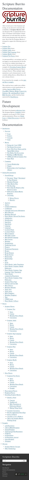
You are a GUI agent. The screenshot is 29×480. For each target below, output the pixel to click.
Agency (7, 205)
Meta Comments (9, 234)
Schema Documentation (9, 173)
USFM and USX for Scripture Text (17, 157)
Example (12, 388)
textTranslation (9, 435)
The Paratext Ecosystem (14, 147)
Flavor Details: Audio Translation (14, 264)
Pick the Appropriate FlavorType (16, 412)
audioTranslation (9, 426)
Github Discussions (13, 118)
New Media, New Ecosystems (15, 153)
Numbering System (10, 245)
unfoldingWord (15, 93)
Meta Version (8, 239)
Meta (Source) (9, 285)
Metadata (7, 241)
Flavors (4, 304)
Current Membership (13, 164)
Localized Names (10, 232)
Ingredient (8, 222)
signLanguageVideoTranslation (14, 432)
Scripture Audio (11, 320)
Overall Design (9, 175)
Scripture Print (11, 347)
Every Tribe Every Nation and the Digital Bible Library (16, 150)
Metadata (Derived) (10, 214)
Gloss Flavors (8, 373)
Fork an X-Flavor (12, 414)
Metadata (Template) (11, 295)
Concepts (10, 138)
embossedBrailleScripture (12, 428)
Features (9, 136)
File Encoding (11, 186)
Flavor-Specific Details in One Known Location (15, 189)
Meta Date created (10, 235)
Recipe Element (9, 253)
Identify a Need (11, 397)
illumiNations (14, 97)
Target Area (8, 289)
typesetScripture (9, 439)
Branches (12, 200)
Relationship (8, 257)
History (7, 142)
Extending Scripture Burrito (13, 395)
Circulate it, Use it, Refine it (15, 416)
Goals (9, 140)
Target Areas (8, 291)
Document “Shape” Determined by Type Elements (16, 179)
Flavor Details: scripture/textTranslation (12, 275)
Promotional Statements (11, 249)
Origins (9, 166)
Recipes (7, 251)
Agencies (7, 203)
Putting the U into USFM (14, 145)
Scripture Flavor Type (11, 282)
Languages (8, 228)
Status (11, 312)
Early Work (10, 159)
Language (7, 226)
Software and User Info (11, 284)
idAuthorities (8, 218)
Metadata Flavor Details (16, 316)
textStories (8, 433)
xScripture (8, 441)
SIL (9, 93)
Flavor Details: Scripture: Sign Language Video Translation (13, 271)
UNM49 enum (9, 299)
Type (6, 297)
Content (12, 314)
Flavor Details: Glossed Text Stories (15, 216)
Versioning (10, 195)
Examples (5, 423)
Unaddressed (13, 402)
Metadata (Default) (10, 287)
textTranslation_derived (11, 437)
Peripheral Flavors (10, 393)
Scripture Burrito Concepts (12, 447)
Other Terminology (10, 448)
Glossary (4, 444)
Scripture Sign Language (14, 334)
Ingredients (8, 224)
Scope (9, 134)
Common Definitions (11, 207)
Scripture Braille (12, 360)
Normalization (9, 243)
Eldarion (11, 91)
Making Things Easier (16, 408)
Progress (7, 247)
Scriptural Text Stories (13, 376)
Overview (7, 131)
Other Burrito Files (12, 184)
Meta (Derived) (9, 212)
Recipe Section (9, 255)
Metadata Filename (12, 182)
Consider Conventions (13, 411)
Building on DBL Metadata (15, 155)
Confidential (8, 208)
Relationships (9, 259)
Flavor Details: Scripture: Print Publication (13, 279)
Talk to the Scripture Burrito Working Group (15, 419)
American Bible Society (14, 89)
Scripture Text (11, 309)
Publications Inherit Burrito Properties (15, 192)
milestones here (20, 110)
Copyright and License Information (15, 210)
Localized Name (9, 230)
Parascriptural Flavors (11, 391)
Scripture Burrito (10, 456)
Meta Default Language (11, 237)
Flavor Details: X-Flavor (11, 301)
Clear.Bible (5, 91)
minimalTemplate (10, 430)
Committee (8, 161)
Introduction (6, 128)
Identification (8, 220)
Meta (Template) (9, 293)
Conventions (13, 318)
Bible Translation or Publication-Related (15, 405)
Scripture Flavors (10, 306)
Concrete (12, 400)
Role (6, 260)
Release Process (14, 198)
